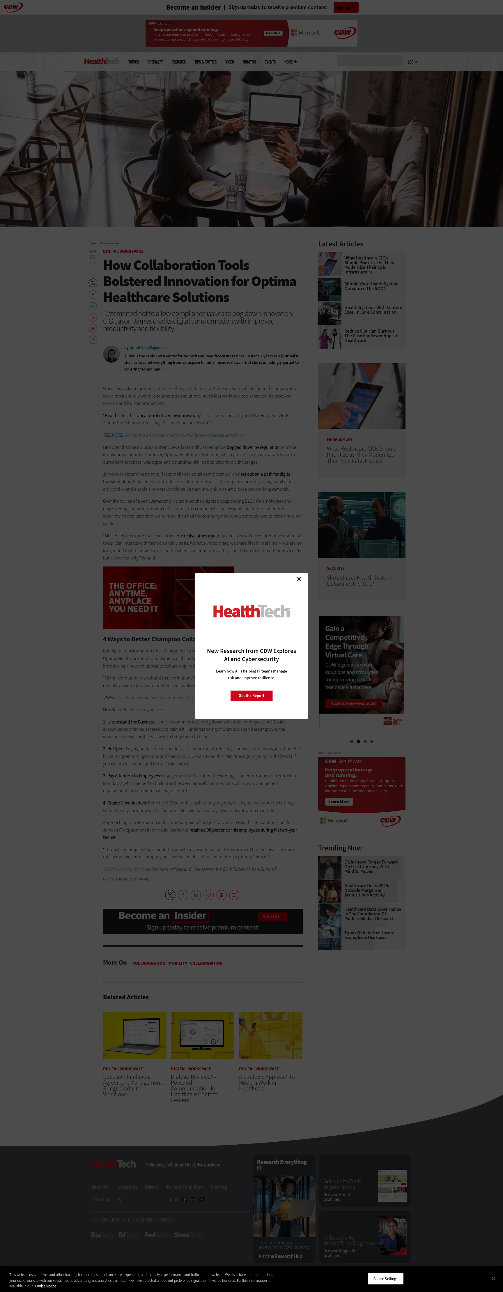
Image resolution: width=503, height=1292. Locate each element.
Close (299, 579)
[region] (251, 1279)
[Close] (493, 1278)
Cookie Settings (385, 1278)
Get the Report (251, 695)
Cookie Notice (45, 1286)
